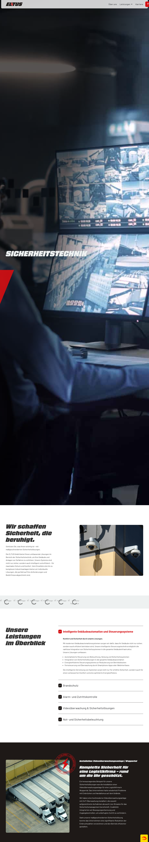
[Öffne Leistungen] (132, 4)
